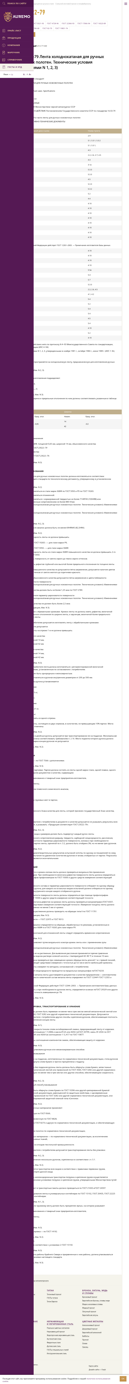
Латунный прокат (89, 1311)
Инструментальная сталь (57, 1353)
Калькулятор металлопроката (37, 1281)
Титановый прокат (54, 1294)
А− (24, 74)
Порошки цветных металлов (58, 1328)
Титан (50, 1290)
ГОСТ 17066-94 (83, 23)
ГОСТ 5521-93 (38, 23)
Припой (85, 1340)
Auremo (17, 17)
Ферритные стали (54, 1342)
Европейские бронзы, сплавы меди (96, 1300)
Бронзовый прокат (89, 1297)
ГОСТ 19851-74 (61, 28)
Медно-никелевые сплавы (92, 1304)
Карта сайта (93, 1366)
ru (12, 74)
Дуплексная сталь (54, 1346)
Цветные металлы (92, 1321)
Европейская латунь (90, 1315)
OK (123, 1379)
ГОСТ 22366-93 (68, 23)
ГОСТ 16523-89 (99, 23)
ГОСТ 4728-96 (53, 23)
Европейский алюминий (91, 1332)
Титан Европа (52, 1301)
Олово (84, 1343)
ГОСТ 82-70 (47, 28)
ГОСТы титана (52, 1298)
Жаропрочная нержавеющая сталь (60, 1335)
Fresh (104, 1369)
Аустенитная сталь (54, 1339)
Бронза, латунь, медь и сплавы (95, 1292)
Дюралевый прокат (90, 1329)
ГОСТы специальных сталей (58, 1350)
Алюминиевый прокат (91, 1325)
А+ (30, 74)
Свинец (85, 1347)
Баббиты (85, 1336)
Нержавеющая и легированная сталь (60, 1323)
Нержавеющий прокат (56, 1331)
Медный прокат (88, 1308)
